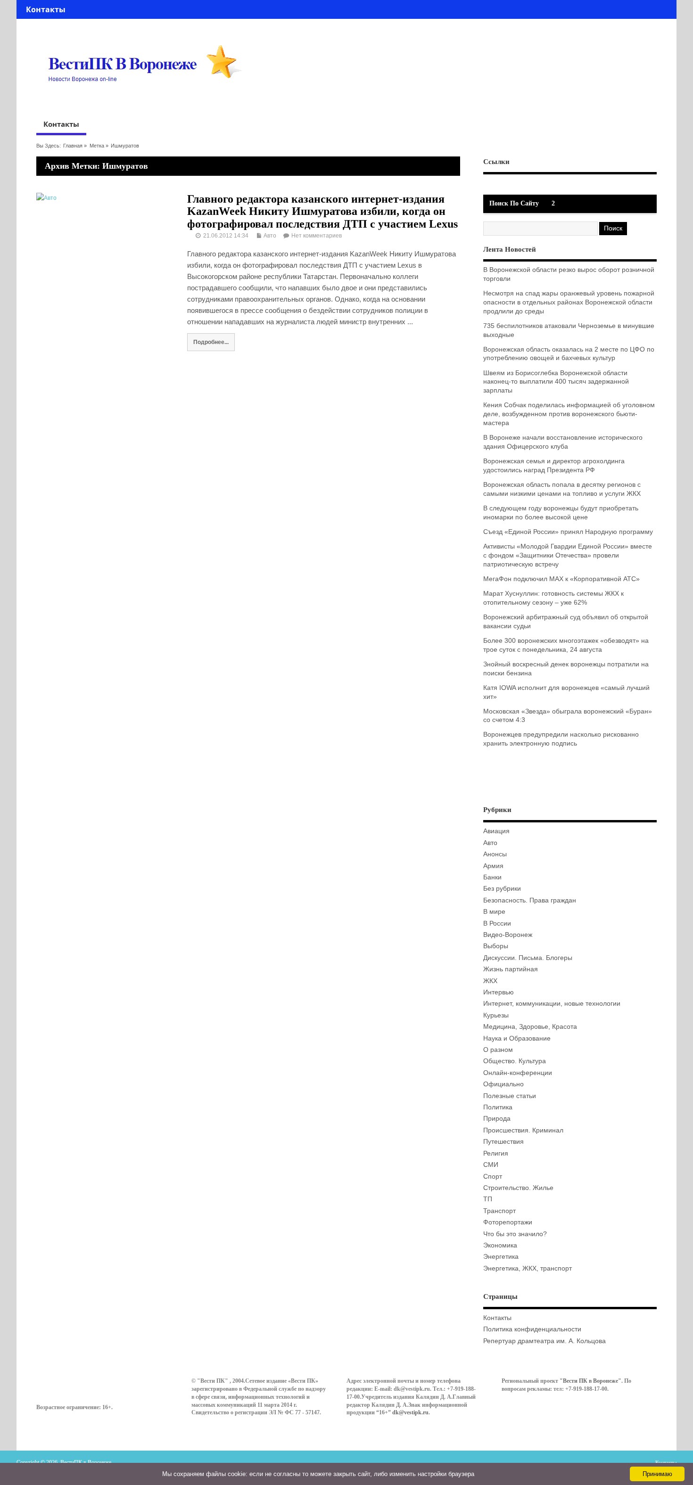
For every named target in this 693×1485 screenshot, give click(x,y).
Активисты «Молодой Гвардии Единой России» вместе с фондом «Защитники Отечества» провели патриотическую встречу (567, 555)
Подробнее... (211, 342)
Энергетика (501, 1256)
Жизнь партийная (510, 969)
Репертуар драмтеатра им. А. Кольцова (544, 1341)
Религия (495, 1153)
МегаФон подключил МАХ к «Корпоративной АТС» (561, 579)
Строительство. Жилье (518, 1187)
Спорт (492, 1176)
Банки (492, 877)
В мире (494, 911)
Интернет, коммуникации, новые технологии (551, 1003)
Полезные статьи (509, 1095)
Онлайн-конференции (517, 1072)
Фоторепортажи (507, 1222)
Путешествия (503, 1141)
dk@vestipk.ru (410, 1412)
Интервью (498, 992)
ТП (487, 1199)
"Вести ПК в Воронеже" (590, 1381)
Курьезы (496, 1015)
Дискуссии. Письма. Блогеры (527, 957)
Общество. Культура (514, 1061)
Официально (503, 1084)
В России (497, 923)
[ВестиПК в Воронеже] (148, 100)
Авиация (496, 831)
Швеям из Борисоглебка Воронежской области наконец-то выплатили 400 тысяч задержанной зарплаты (556, 381)
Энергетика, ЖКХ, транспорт (527, 1268)
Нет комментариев (316, 235)
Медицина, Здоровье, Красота (530, 1026)
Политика (497, 1107)
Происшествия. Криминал (523, 1130)
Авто (270, 235)
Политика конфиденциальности (532, 1329)
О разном (498, 1049)
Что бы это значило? (515, 1234)
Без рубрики (502, 888)
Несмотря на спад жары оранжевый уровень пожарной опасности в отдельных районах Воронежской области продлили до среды (568, 302)
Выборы (495, 946)
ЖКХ (490, 981)
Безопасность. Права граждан (529, 900)
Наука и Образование (517, 1038)
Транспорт (499, 1210)
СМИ (490, 1164)
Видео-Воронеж (507, 934)
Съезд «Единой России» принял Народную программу (568, 531)
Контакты (46, 9)
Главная (72, 145)
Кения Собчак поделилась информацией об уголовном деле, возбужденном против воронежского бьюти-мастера (569, 414)
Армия (493, 866)
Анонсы (495, 854)
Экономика (500, 1245)
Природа (497, 1118)
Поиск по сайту (514, 203)
